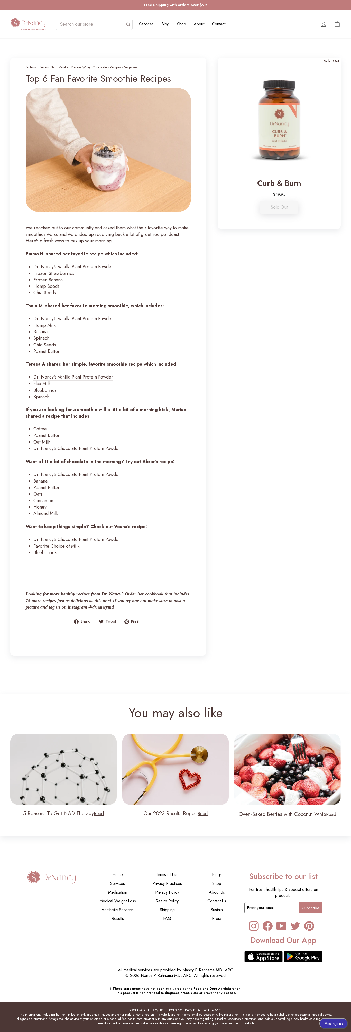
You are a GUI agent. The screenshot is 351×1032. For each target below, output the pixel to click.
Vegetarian (132, 67)
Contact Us (216, 901)
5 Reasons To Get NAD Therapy (58, 813)
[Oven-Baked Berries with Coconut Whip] (287, 769)
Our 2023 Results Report (170, 813)
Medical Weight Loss (117, 901)
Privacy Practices (167, 884)
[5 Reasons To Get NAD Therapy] (63, 769)
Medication (117, 892)
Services (146, 24)
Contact (218, 24)
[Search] (128, 24)
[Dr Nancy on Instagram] (254, 926)
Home (117, 875)
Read (99, 813)
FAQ (167, 919)
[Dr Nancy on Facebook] (268, 926)
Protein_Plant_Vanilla (54, 67)
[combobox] (91, 24)
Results (118, 919)
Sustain (217, 910)
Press (217, 919)
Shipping (167, 910)
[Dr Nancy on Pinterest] (309, 926)
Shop (181, 24)
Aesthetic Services (117, 910)
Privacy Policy (167, 892)
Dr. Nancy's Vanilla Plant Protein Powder (73, 267)
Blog (165, 24)
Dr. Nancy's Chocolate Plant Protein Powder (76, 448)
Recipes (115, 67)
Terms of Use (167, 875)
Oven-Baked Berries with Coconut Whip (282, 814)
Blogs (217, 875)
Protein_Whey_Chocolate (89, 67)
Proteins (31, 67)
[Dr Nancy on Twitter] (295, 926)
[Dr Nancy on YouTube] (281, 926)
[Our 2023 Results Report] (175, 769)
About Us (217, 892)
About (199, 24)
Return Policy (167, 901)
